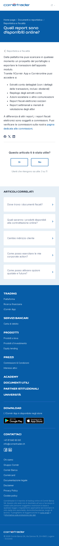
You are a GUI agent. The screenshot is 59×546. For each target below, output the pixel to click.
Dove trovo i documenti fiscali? (25, 204)
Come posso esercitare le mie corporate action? (24, 255)
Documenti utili (16, 382)
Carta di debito (11, 323)
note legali (44, 513)
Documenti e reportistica (30, 20)
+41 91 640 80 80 (12, 440)
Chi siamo (8, 459)
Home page (9, 20)
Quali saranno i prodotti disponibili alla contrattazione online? (26, 221)
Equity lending (11, 348)
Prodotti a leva (11, 338)
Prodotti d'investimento (15, 343)
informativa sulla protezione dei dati (20, 515)
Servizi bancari (16, 318)
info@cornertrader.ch (14, 444)
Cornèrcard (9, 475)
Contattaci (12, 434)
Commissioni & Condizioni (16, 363)
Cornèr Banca (10, 470)
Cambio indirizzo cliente (20, 238)
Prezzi (9, 357)
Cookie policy (10, 495)
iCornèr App (10, 309)
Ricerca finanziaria (13, 304)
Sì (19, 162)
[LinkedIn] (13, 136)
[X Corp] (9, 136)
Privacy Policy (11, 490)
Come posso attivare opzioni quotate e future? (23, 272)
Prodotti (11, 332)
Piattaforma (9, 299)
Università (12, 394)
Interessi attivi (10, 368)
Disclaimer (9, 485)
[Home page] (17, 5)
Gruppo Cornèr (11, 465)
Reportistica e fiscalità (14, 23)
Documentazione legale (15, 480)
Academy (11, 376)
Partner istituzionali (21, 388)
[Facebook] (5, 136)
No (39, 162)
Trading (10, 293)
